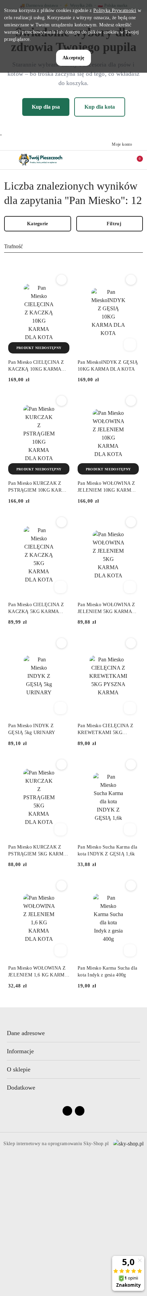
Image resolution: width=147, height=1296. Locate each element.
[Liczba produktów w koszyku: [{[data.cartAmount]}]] (135, 159)
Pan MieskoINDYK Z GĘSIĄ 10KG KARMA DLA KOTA (108, 366)
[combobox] (73, 247)
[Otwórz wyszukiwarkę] (106, 159)
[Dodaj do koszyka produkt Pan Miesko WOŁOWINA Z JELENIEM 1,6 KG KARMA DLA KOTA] (60, 950)
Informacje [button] (20, 1051)
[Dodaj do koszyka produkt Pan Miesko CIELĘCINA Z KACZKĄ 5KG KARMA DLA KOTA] (60, 587)
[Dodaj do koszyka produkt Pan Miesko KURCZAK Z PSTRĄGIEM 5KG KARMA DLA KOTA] (60, 829)
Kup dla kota (99, 107)
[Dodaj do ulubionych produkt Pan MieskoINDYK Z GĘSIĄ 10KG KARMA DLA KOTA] (131, 280)
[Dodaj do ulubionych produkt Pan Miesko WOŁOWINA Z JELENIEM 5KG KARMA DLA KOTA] (131, 522)
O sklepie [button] (18, 1069)
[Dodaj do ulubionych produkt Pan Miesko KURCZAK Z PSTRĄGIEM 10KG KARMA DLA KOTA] (61, 401)
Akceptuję (73, 57)
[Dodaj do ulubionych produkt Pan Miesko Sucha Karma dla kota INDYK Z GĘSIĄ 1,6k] (131, 764)
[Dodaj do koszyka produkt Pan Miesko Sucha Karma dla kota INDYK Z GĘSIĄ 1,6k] (130, 829)
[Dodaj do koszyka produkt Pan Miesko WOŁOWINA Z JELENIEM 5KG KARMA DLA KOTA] (130, 587)
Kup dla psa (46, 107)
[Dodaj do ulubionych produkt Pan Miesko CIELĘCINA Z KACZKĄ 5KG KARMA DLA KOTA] (61, 522)
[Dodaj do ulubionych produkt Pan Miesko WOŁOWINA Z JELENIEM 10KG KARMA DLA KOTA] (131, 401)
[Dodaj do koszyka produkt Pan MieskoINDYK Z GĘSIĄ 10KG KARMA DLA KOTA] (130, 344)
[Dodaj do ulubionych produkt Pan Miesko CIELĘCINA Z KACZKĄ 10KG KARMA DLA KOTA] (61, 280)
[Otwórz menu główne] (8, 160)
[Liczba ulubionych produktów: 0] (120, 159)
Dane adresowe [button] (26, 1033)
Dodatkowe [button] (21, 1087)
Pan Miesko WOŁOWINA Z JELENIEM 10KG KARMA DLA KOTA (106, 487)
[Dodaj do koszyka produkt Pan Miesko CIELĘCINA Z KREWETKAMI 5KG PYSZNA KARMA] (130, 708)
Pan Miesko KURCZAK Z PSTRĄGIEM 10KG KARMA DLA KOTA (38, 487)
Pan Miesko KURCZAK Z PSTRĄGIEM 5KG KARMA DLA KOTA (37, 850)
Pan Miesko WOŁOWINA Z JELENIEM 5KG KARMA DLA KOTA (106, 608)
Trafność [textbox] (13, 246)
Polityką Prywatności (114, 10)
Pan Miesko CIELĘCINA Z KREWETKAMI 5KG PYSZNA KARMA (105, 729)
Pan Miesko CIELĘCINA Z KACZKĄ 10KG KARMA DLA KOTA (36, 366)
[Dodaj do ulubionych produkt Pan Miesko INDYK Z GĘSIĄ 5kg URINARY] (61, 643)
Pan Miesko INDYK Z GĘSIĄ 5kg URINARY (31, 729)
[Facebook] (67, 1111)
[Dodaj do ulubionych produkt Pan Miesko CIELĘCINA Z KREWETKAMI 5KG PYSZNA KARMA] (131, 643)
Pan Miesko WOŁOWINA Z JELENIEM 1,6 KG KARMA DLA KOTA (38, 972)
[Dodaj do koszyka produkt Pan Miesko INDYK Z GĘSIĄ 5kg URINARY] (60, 708)
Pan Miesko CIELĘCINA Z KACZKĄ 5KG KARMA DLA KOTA (36, 608)
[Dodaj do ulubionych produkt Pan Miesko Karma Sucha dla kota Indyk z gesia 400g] (131, 885)
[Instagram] (79, 1111)
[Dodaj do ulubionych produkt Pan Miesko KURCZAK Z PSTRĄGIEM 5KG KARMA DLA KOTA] (61, 764)
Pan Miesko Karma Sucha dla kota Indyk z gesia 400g (107, 971)
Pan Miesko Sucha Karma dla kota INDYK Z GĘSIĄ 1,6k (107, 850)
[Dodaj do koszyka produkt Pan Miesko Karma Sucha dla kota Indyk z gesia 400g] (130, 950)
